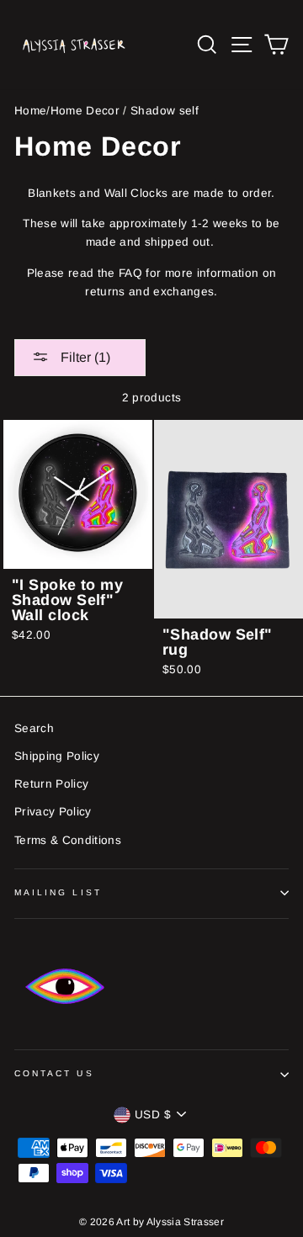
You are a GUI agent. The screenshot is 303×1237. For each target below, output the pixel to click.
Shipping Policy (56, 756)
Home (30, 110)
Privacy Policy (53, 811)
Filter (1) (83, 357)
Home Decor (85, 110)
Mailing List (58, 892)
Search (34, 728)
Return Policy (51, 784)
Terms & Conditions (67, 840)
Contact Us (54, 1073)
